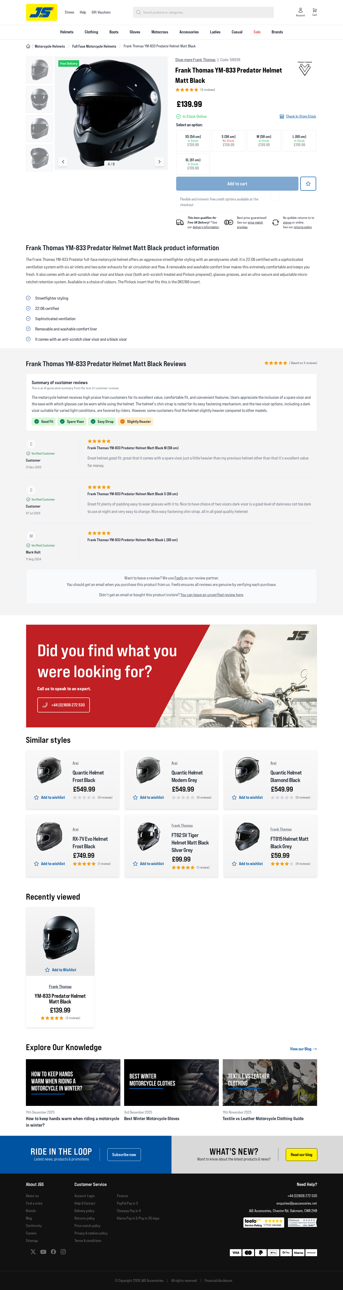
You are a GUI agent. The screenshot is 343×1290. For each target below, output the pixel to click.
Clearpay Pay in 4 (129, 1211)
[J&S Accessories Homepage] (41, 12)
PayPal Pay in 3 (127, 1203)
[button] (159, 161)
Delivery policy (84, 1211)
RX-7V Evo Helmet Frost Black (90, 842)
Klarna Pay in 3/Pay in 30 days (138, 1218)
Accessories (189, 31)
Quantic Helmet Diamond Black (286, 776)
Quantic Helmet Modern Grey (187, 776)
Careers (31, 1233)
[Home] (28, 46)
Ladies (215, 31)
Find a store (34, 1203)
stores (287, 222)
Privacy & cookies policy (91, 1233)
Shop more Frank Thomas (195, 59)
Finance (122, 1196)
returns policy (303, 227)
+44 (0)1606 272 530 (68, 704)
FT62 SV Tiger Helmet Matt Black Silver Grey (190, 842)
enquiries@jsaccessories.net (296, 1203)
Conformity (34, 1225)
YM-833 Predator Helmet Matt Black (60, 998)
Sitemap (32, 1240)
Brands (277, 31)
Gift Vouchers (101, 12)
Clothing (91, 31)
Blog (29, 1218)
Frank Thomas (182, 825)
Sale (257, 31)
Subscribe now (124, 1154)
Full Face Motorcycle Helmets (94, 46)
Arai (76, 763)
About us (32, 1196)
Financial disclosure (218, 1281)
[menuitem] (66, 32)
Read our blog (301, 1154)
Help (83, 12)
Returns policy (84, 1218)
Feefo (179, 577)
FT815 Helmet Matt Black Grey (289, 842)
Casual (237, 31)
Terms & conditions (87, 1240)
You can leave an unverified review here (211, 594)
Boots (114, 31)
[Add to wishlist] (308, 184)
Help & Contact (84, 1203)
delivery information (206, 227)
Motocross (159, 31)
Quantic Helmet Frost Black (88, 776)
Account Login (84, 1196)
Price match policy (87, 1225)
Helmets (67, 31)
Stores (69, 12)
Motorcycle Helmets (50, 46)
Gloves (135, 31)
